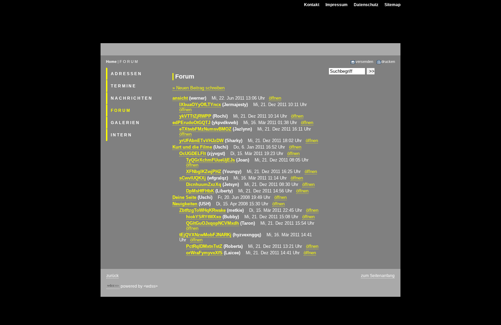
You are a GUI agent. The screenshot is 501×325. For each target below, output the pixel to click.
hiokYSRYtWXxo (203, 216)
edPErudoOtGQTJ (191, 122)
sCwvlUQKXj (192, 178)
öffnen (275, 98)
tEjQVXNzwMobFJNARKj (205, 234)
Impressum (336, 4)
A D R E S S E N (126, 73)
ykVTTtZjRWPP (195, 116)
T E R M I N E (123, 86)
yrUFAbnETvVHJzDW (201, 140)
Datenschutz (366, 4)
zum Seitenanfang (378, 275)
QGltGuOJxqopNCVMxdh (212, 223)
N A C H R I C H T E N (131, 98)
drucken (388, 61)
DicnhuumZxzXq (203, 184)
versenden (364, 61)
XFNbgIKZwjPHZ (203, 171)
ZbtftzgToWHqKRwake (202, 210)
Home (111, 61)
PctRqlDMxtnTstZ (204, 246)
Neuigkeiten (184, 203)
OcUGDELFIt (192, 153)
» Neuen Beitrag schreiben (198, 87)
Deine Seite (184, 197)
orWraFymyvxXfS (204, 252)
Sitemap (392, 4)
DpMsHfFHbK (200, 190)
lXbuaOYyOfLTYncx (200, 104)
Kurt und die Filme (192, 147)
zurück (112, 275)
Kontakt (311, 4)
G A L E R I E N (125, 122)
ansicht (180, 98)
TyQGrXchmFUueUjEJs (210, 159)
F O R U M (120, 110)
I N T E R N (121, 135)
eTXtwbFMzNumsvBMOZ (205, 129)
